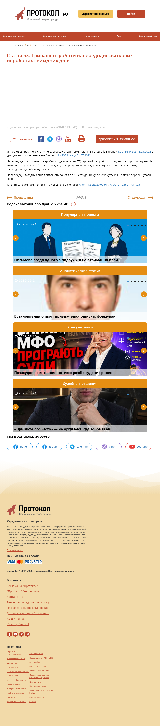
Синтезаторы (13, 676)
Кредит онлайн (17, 618)
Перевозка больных (39, 670)
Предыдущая (24, 197)
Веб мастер (12, 667)
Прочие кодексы (93, 127)
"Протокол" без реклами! (23, 591)
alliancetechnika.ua (16, 658)
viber (112, 446)
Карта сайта (15, 597)
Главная (18, 45)
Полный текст (15, 550)
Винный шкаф (36, 653)
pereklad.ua (35, 662)
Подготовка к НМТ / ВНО (41, 658)
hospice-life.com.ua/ (38, 666)
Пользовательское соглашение (27, 608)
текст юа (11, 697)
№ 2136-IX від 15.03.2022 (134, 151)
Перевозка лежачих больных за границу (39, 676)
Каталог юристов (91, 36)
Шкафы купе (35, 682)
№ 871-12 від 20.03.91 (93, 184)
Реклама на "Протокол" (22, 586)
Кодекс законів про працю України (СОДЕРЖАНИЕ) (42, 127)
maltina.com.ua (36, 697)
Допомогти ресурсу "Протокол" (28, 613)
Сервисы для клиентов (14, 36)
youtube (142, 446)
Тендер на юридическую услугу (28, 602)
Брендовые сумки (37, 686)
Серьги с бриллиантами (14, 653)
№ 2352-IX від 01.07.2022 (74, 155)
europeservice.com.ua (17, 688)
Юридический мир (148, 36)
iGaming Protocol (18, 624)
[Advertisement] (83, 96)
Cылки (32, 701)
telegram (83, 446)
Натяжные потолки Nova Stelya (41, 691)
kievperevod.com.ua (16, 701)
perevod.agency (14, 684)
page (23, 446)
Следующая (137, 197)
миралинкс (12, 663)
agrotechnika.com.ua (16, 680)
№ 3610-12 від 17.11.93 (125, 184)
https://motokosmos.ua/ (18, 671)
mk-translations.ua (15, 693)
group (53, 446)
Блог (119, 36)
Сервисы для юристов (54, 36)
